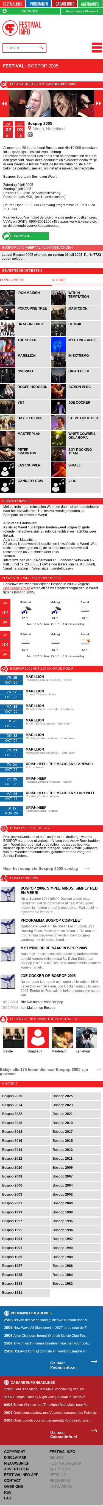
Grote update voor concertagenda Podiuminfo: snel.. (47, 1420)
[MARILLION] (25, 366)
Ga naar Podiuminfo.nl (63, 1365)
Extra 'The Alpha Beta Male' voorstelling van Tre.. (45, 1389)
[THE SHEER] (25, 351)
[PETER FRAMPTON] (25, 460)
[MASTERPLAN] (25, 445)
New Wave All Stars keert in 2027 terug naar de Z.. (46, 1328)
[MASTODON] (76, 319)
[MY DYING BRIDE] (76, 351)
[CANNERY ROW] (25, 492)
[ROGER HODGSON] (25, 398)
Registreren (74, 11)
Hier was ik (21, 235)
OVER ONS (13, 1487)
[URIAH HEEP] (76, 382)
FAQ (7, 1498)
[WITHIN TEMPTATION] (76, 303)
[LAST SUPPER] (25, 476)
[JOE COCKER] (76, 413)
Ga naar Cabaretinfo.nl (63, 1434)
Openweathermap (16, 588)
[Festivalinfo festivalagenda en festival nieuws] (12, 4)
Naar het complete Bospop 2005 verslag (40, 868)
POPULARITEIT (12, 280)
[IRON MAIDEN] (25, 303)
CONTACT (12, 1481)
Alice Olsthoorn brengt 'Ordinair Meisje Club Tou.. (45, 1336)
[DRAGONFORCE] (25, 335)
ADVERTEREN (16, 1469)
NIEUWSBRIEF (16, 1463)
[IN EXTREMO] (76, 366)
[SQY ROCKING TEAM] (76, 460)
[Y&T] (25, 413)
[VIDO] (76, 492)
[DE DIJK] (76, 335)
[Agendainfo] (90, 4)
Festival (13, 66)
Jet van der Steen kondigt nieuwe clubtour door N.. (46, 1320)
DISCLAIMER (15, 1458)
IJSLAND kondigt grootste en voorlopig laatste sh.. (46, 1351)
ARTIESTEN (59, 1469)
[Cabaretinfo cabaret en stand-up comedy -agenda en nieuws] (64, 4)
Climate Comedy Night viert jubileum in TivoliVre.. (45, 1397)
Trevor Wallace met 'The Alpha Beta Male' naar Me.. (47, 1405)
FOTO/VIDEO (60, 1487)
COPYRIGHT (14, 1452)
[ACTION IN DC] (76, 398)
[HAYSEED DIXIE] (25, 429)
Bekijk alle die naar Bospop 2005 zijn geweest (44, 1071)
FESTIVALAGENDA (65, 1463)
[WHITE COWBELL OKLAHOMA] (76, 445)
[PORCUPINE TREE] (25, 319)
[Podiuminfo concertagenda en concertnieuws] (38, 4)
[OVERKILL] (25, 382)
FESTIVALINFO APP (21, 1475)
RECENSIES (59, 1481)
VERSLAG (57, 1475)
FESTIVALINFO (62, 1452)
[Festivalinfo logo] (21, 28)
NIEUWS (56, 1458)
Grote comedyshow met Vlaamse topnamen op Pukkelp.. (51, 1413)
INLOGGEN (30, 11)
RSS (8, 1492)
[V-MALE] (76, 476)
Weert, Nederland (48, 128)
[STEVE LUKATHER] (76, 429)
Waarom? (91, 11)
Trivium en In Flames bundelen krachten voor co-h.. (47, 1343)
